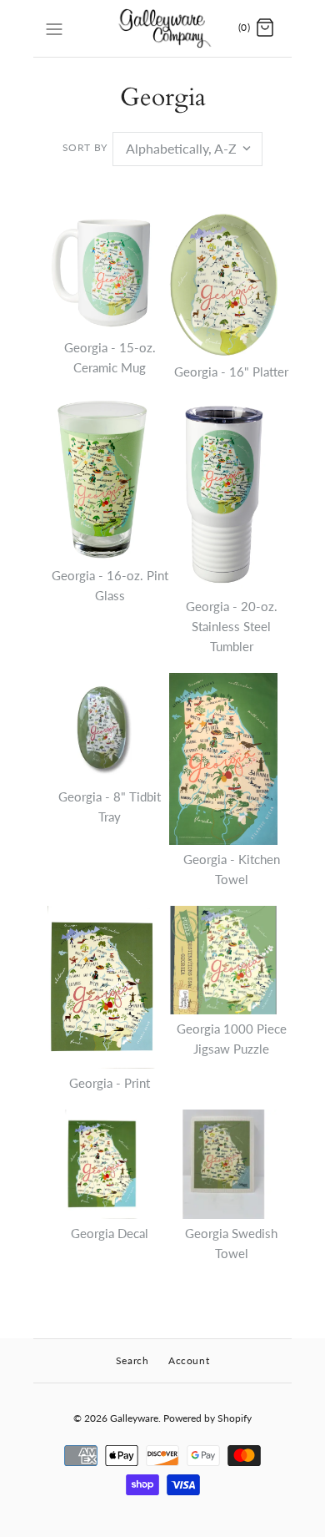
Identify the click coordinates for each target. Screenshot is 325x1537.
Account (188, 1360)
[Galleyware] (163, 28)
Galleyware (134, 1418)
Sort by (85, 147)
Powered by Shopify (207, 1418)
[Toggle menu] (54, 27)
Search (132, 1360)
